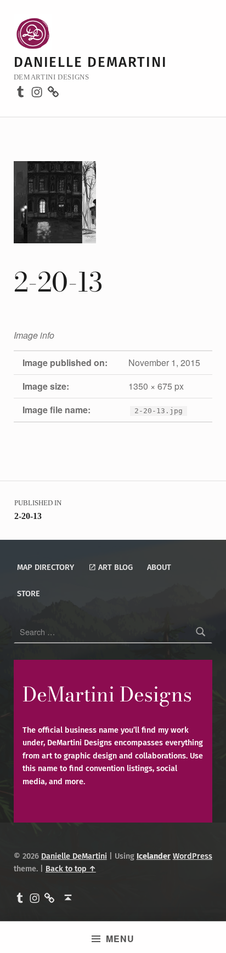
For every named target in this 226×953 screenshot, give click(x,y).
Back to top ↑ (71, 869)
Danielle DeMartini (90, 62)
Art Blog (114, 567)
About (159, 567)
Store (28, 593)
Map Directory (45, 567)
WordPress (192, 856)
